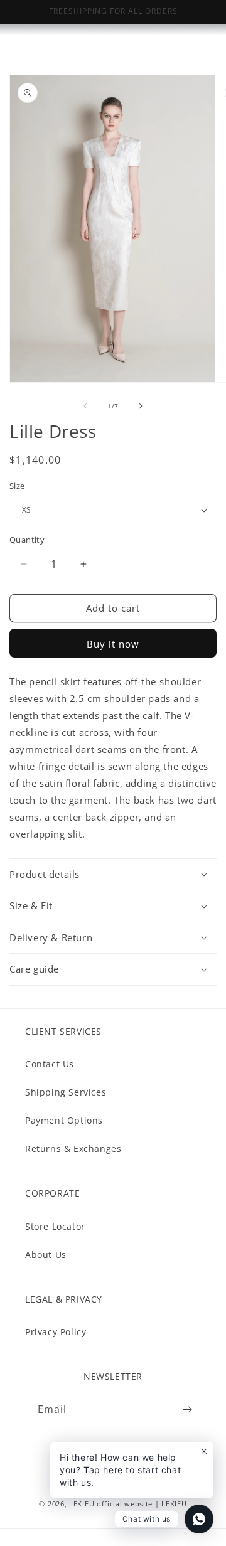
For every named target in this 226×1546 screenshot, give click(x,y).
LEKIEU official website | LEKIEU (127, 1503)
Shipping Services (65, 1092)
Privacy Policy (55, 1332)
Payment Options (64, 1120)
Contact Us (49, 1064)
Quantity (27, 539)
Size (17, 485)
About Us (46, 1255)
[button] (113, 874)
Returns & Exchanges (73, 1148)
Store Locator (55, 1226)
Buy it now (113, 643)
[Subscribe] (187, 1409)
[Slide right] (140, 406)
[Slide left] (85, 406)
